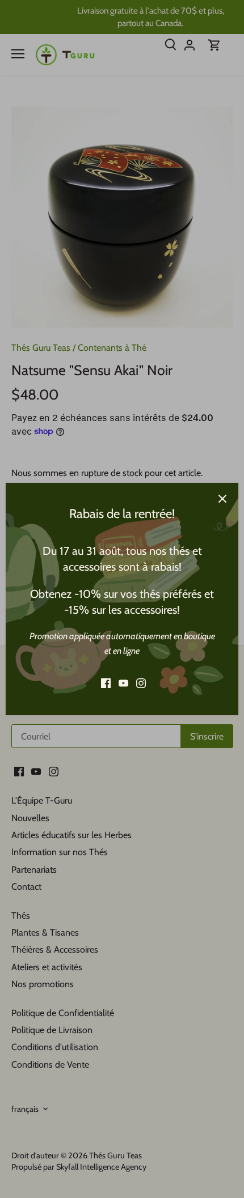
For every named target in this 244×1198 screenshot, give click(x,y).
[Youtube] (123, 683)
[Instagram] (141, 683)
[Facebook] (106, 683)
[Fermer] (222, 498)
